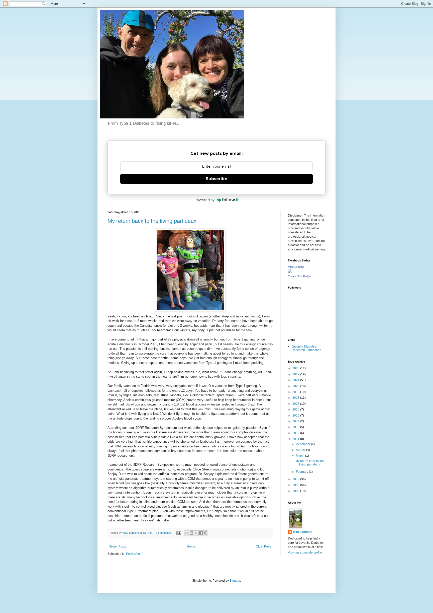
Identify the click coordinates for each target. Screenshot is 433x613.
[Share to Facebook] (200, 532)
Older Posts (264, 546)
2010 (296, 479)
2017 (296, 403)
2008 (296, 491)
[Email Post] (178, 532)
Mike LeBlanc (296, 266)
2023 (296, 368)
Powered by (204, 200)
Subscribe (216, 178)
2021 (296, 380)
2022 (296, 374)
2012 (296, 433)
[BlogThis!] (191, 532)
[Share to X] (196, 532)
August (301, 450)
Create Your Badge (299, 276)
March (300, 455)
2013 (296, 427)
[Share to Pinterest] (205, 532)
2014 (296, 421)
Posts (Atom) (134, 554)
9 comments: (164, 532)
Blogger (235, 580)
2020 (296, 386)
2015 (296, 415)
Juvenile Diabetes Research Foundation (306, 348)
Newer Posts (117, 546)
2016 (296, 409)
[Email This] (186, 532)
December (303, 444)
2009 (296, 485)
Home (191, 546)
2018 (296, 397)
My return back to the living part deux (151, 221)
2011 (296, 439)
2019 (296, 392)
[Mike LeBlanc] (290, 272)
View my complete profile (305, 552)
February (302, 471)
